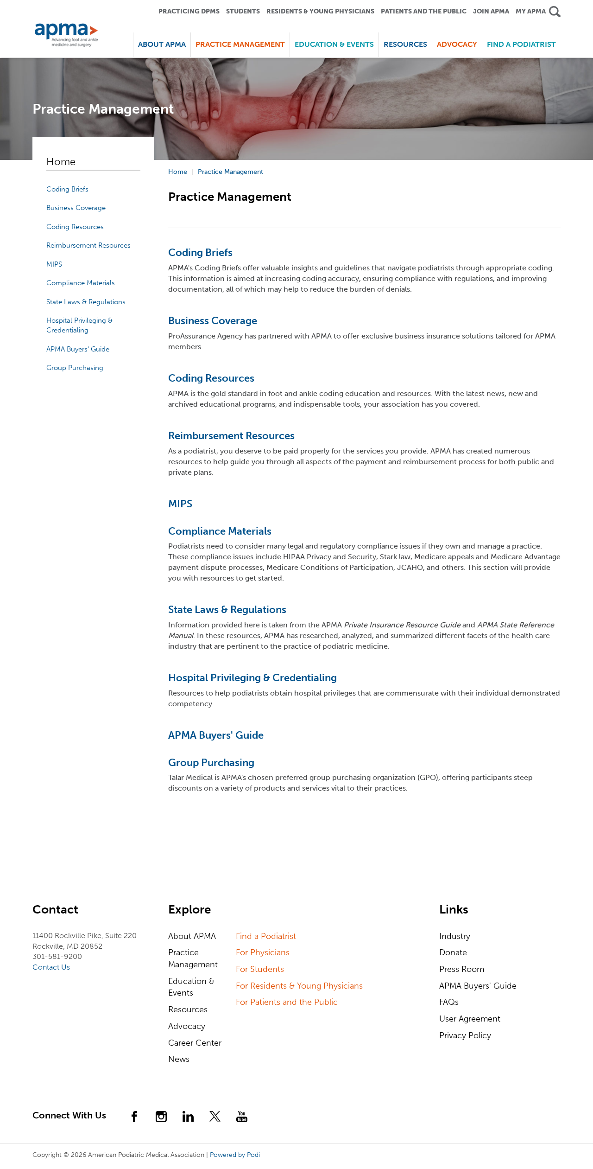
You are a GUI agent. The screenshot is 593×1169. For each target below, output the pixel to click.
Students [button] (243, 11)
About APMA (192, 936)
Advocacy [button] (457, 44)
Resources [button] (405, 44)
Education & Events (191, 987)
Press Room (461, 969)
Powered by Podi (235, 1155)
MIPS (54, 264)
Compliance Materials (80, 283)
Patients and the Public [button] (424, 11)
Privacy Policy (465, 1035)
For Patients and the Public (287, 1002)
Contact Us (51, 967)
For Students (260, 969)
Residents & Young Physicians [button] (320, 11)
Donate (453, 952)
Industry (454, 936)
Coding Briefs (67, 189)
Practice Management (193, 958)
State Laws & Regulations (86, 302)
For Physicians (263, 952)
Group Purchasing (74, 368)
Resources (188, 1009)
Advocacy (186, 1026)
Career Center (194, 1043)
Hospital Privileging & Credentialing (252, 677)
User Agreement (469, 1019)
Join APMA (491, 11)
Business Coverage (76, 208)
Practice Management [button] (240, 44)
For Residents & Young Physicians (299, 986)
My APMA (531, 11)
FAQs (449, 1002)
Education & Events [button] (334, 44)
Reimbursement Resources (88, 245)
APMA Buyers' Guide (77, 349)
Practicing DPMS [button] (189, 11)
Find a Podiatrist (521, 44)
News (178, 1059)
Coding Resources (75, 227)
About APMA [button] (162, 44)
